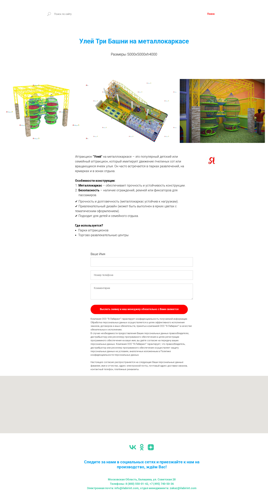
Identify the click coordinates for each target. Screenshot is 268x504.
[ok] (142, 447)
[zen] (151, 447)
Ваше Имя (98, 254)
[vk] (133, 447)
